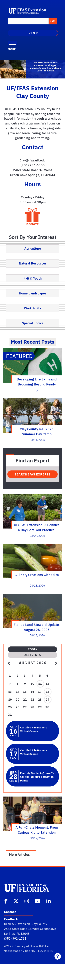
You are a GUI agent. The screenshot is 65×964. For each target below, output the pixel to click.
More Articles (19, 854)
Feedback (11, 919)
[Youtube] (38, 901)
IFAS (41, 946)
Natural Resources (33, 263)
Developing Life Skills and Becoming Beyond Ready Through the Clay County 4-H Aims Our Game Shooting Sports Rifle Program (36, 381)
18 (47, 692)
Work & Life (32, 308)
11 (40, 684)
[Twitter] (16, 901)
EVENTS (32, 33)
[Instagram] (27, 901)
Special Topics (33, 323)
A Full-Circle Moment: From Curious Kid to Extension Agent (37, 830)
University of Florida (26, 946)
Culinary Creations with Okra (37, 575)
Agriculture (32, 248)
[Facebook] (6, 901)
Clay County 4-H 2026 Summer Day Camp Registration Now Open (37, 431)
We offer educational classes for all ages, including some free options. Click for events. (46, 66)
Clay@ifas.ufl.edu (33, 160)
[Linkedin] (48, 901)
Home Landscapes (32, 293)
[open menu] (12, 43)
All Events (32, 655)
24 (47, 700)
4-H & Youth (33, 278)
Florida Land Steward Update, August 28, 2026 (37, 627)
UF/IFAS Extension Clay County (25, 924)
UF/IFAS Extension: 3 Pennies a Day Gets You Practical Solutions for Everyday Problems (37, 527)
